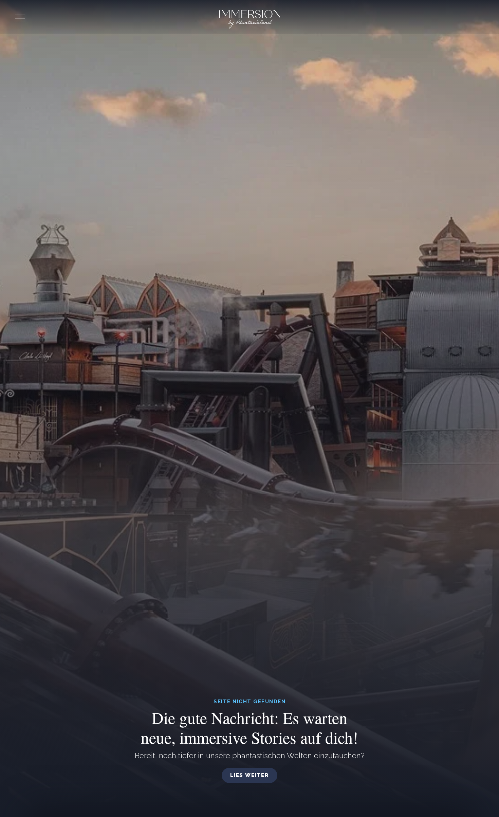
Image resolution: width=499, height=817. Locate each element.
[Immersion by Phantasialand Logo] (249, 19)
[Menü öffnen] (20, 16)
